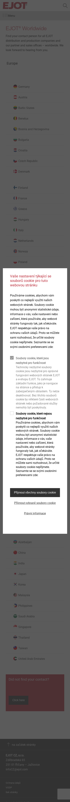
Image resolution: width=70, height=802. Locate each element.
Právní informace (35, 513)
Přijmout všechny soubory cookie (35, 492)
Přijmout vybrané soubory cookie (35, 502)
